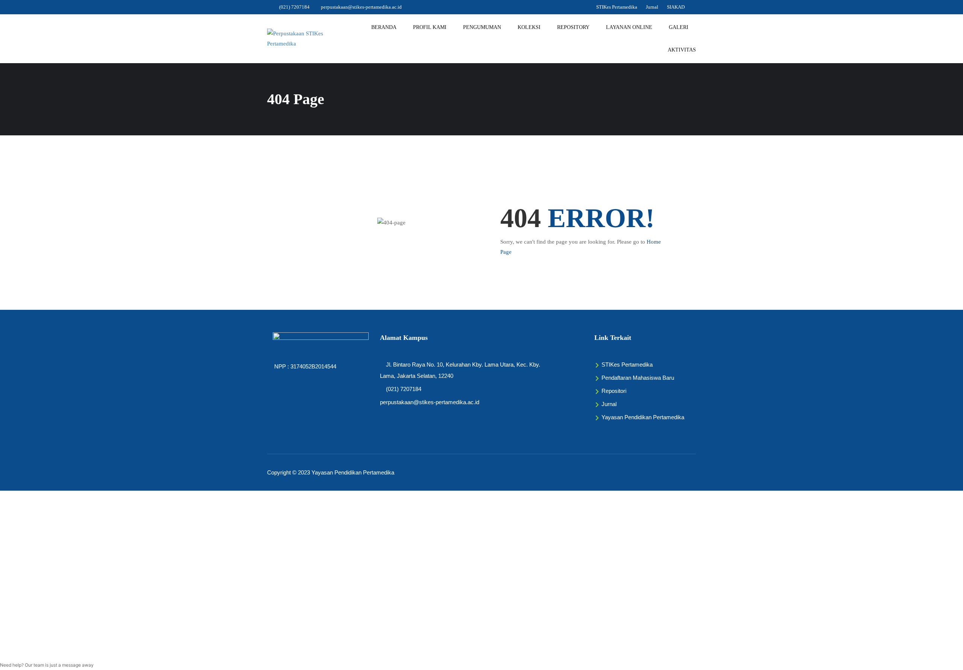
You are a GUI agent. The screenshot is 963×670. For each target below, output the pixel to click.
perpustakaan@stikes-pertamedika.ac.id (361, 7)
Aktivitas (682, 50)
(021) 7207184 (294, 7)
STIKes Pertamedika (616, 7)
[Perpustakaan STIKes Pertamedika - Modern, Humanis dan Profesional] (297, 39)
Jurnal (652, 7)
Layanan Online (629, 27)
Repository (573, 27)
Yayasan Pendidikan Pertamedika (352, 472)
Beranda (383, 27)
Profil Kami (430, 27)
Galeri (678, 27)
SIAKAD (676, 7)
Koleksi (529, 27)
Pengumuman (482, 27)
